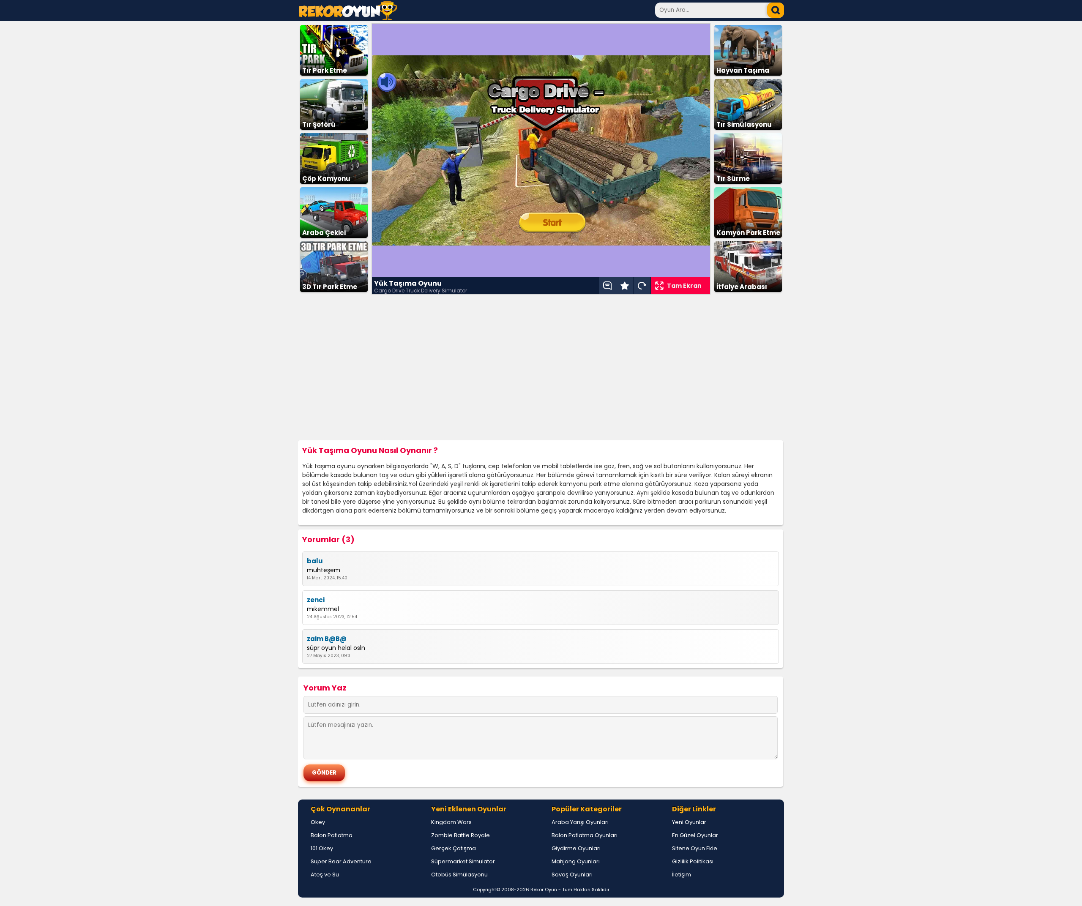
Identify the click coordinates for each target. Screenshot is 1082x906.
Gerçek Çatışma (453, 848)
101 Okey (322, 848)
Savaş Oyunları (572, 875)
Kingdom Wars (451, 822)
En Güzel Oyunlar (695, 835)
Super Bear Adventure (341, 861)
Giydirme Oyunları (576, 848)
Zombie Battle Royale (460, 835)
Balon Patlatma (331, 835)
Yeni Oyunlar (689, 822)
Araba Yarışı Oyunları (580, 822)
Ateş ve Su (325, 875)
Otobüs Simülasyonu (459, 875)
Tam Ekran (684, 285)
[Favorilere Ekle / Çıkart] (624, 285)
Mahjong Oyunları (576, 861)
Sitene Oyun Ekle (694, 848)
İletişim (681, 875)
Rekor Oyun (543, 889)
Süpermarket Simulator (463, 861)
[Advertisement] (541, 367)
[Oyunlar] (348, 18)
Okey (318, 822)
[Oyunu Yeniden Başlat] (642, 285)
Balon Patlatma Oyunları (585, 835)
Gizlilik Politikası (692, 861)
